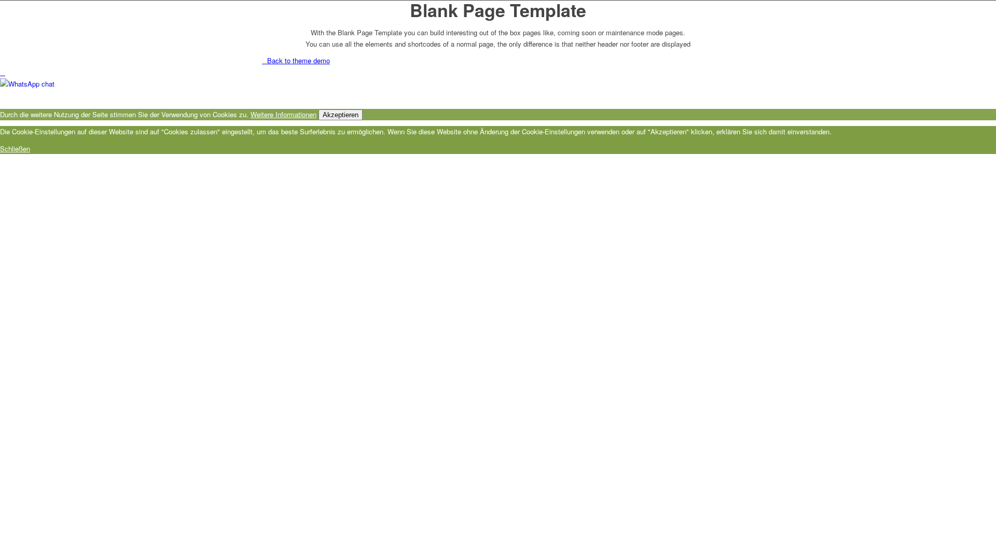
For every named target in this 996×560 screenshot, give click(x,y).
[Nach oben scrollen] (2, 72)
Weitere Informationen (283, 114)
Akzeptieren (340, 115)
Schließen (15, 148)
